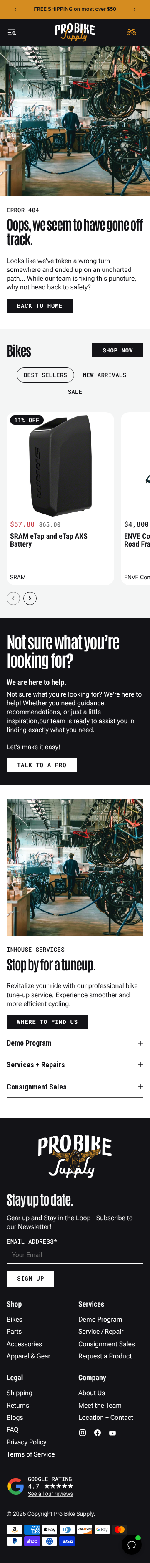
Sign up (30, 1278)
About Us (91, 1393)
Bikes (14, 1319)
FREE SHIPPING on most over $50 (75, 9)
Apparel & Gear (28, 1356)
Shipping (19, 1393)
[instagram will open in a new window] (82, 1433)
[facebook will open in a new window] (97, 1433)
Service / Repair (101, 1331)
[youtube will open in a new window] (112, 1433)
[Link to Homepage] (75, 32)
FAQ (13, 1430)
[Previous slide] (13, 598)
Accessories (24, 1344)
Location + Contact (105, 1417)
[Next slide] (30, 598)
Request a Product (105, 1356)
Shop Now (117, 350)
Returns (18, 1405)
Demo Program (100, 1319)
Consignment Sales (106, 1344)
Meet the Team (100, 1405)
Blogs (15, 1417)
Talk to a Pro (41, 765)
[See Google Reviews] (75, 1486)
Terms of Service (31, 1454)
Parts (14, 1331)
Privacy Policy (26, 1442)
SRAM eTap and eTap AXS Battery (49, 540)
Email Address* (32, 1241)
